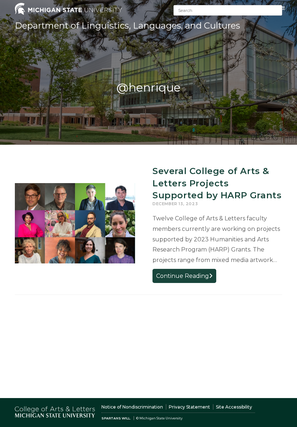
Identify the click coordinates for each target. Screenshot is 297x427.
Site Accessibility (234, 407)
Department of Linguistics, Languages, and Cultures (127, 25)
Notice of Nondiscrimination (132, 407)
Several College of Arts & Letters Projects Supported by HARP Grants (216, 183)
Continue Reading (186, 277)
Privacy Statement (189, 407)
